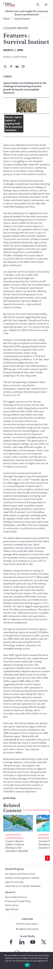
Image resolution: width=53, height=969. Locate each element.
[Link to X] (43, 941)
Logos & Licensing (14, 881)
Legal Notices (11, 909)
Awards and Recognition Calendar (22, 877)
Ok (27, 965)
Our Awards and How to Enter (20, 873)
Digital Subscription (29, 928)
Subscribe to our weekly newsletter (23, 886)
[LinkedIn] (18, 66)
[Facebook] (12, 66)
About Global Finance (16, 897)
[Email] (24, 66)
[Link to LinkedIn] (21, 941)
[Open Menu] (46, 4)
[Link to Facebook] (11, 941)
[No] (49, 960)
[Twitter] (6, 66)
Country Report (22, 18)
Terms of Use (11, 905)
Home (6, 18)
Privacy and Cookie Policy (18, 901)
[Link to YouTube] (32, 941)
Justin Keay (20, 56)
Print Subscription (28, 923)
